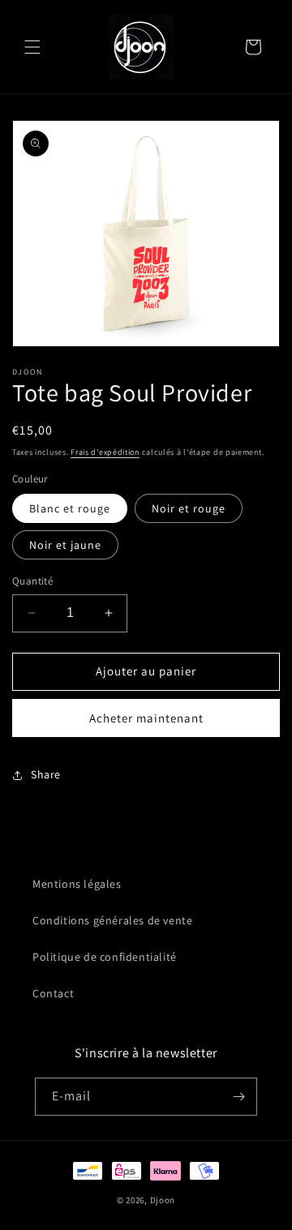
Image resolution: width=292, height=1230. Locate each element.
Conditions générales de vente (112, 920)
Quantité (32, 581)
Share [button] (46, 774)
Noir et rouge (188, 508)
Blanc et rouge (69, 508)
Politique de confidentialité (104, 956)
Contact (53, 993)
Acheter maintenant (146, 718)
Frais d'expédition (105, 452)
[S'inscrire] (238, 1097)
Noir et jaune (65, 545)
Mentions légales (77, 883)
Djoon (163, 1200)
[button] (32, 47)
